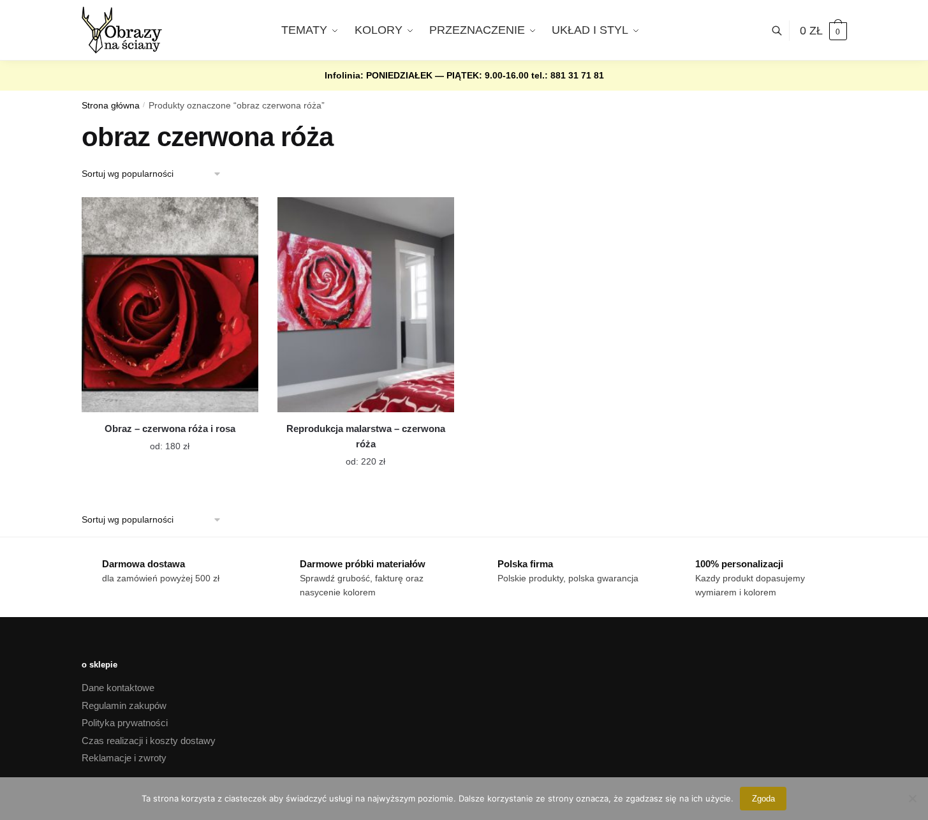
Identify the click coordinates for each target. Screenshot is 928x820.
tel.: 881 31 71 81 (567, 75)
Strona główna (111, 105)
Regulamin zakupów (124, 705)
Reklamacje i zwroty (124, 757)
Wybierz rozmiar (160, 438)
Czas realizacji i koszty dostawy (149, 740)
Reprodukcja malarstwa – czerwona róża (365, 436)
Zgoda (763, 798)
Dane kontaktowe (118, 687)
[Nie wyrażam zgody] (912, 798)
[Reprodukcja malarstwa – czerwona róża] (365, 304)
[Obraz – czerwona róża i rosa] (170, 304)
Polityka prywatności (125, 722)
